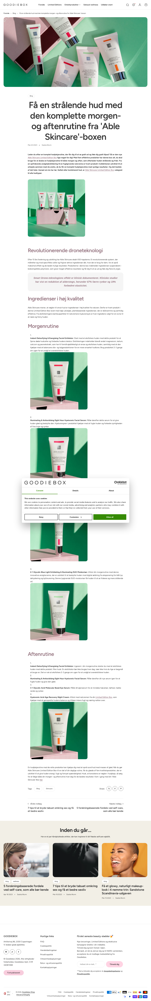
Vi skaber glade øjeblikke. (14, 945)
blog (38, 789)
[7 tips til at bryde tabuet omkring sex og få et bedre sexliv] (75, 860)
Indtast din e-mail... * (88, 964)
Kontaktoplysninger (48, 967)
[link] (109, 788)
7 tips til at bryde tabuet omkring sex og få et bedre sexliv (75, 887)
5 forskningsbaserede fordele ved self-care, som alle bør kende (26, 887)
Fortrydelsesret (13, 973)
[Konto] (139, 4)
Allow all (109, 517)
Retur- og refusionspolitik (51, 963)
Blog (14, 13)
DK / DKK (8, 993)
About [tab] (111, 491)
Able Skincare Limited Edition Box (42, 157)
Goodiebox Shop (28, 992)
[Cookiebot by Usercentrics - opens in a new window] (116, 482)
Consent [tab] (39, 491)
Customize (74, 517)
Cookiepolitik (46, 946)
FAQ (42, 941)
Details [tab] (75, 491)
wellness (16, 881)
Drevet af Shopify (23, 995)
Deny (41, 517)
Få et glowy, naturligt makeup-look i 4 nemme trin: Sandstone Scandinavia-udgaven (123, 889)
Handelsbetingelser (48, 950)
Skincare (49, 789)
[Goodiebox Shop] (15, 5)
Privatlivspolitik (46, 954)
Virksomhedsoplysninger (50, 959)
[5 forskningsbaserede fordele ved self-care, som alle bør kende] (26, 860)
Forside (6, 13)
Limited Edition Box (104, 697)
